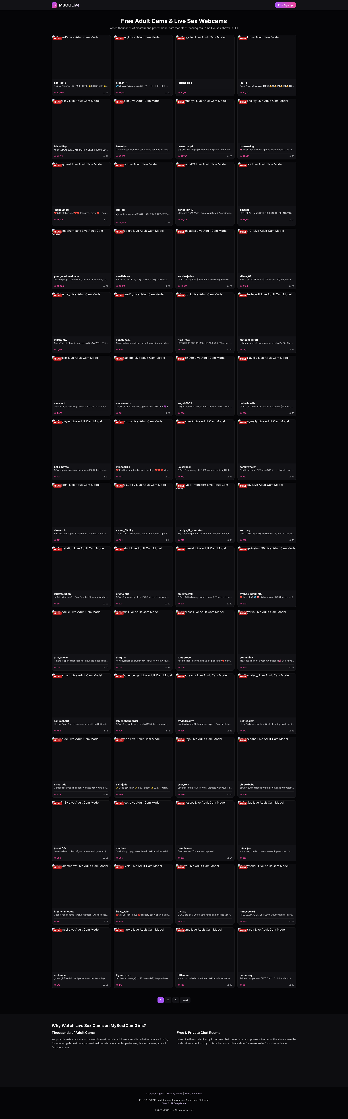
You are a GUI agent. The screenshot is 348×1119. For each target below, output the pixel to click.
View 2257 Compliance (174, 1103)
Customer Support (155, 1093)
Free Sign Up (285, 5)
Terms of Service (193, 1093)
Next (185, 1000)
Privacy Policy (174, 1093)
